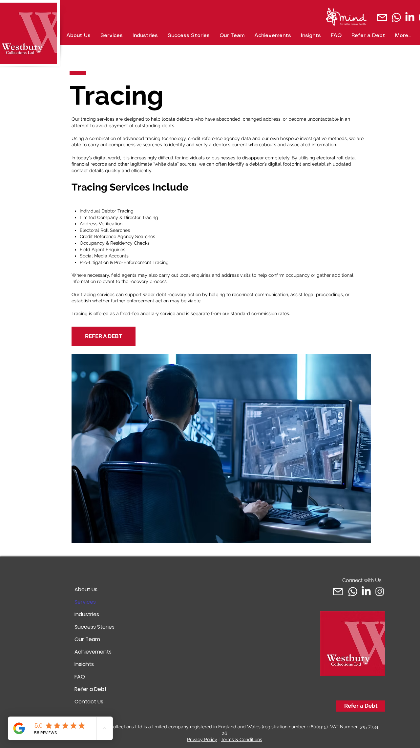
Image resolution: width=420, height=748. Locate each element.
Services (85, 602)
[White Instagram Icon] (379, 591)
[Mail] (382, 17)
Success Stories (94, 627)
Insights (84, 664)
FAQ (79, 676)
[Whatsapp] (396, 17)
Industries (86, 614)
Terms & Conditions (241, 739)
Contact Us (88, 701)
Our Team (87, 639)
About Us (85, 589)
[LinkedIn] (409, 17)
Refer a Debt (90, 689)
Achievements (93, 652)
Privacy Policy (202, 739)
